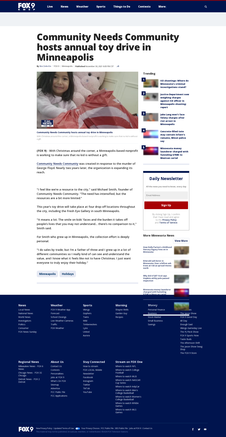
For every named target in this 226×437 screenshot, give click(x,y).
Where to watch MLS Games (125, 411)
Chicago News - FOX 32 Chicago (30, 374)
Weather (57, 305)
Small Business (155, 320)
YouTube (87, 392)
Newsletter (88, 373)
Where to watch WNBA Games (127, 404)
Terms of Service (168, 222)
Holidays (68, 274)
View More (181, 240)
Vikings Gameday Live (191, 328)
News (22, 305)
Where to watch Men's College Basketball (126, 391)
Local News (24, 309)
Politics (21, 324)
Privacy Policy (169, 219)
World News (24, 317)
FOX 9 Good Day (188, 317)
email (205, 429)
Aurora (86, 335)
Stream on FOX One (129, 362)
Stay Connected (94, 362)
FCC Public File (58, 392)
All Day (183, 320)
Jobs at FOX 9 (57, 377)
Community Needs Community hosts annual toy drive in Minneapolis (75, 132)
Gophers (87, 313)
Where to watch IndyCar (127, 386)
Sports (87, 305)
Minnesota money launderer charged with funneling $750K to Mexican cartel (157, 292)
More (162, 6)
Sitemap (55, 384)
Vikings (86, 309)
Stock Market (154, 317)
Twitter (86, 384)
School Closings (58, 317)
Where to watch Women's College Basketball (128, 398)
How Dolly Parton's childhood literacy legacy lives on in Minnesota (157, 249)
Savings (151, 324)
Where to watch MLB (126, 376)
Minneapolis (67, 66)
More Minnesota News (158, 235)
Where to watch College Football (127, 371)
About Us (57, 362)
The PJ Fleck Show (189, 331)
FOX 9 (56, 66)
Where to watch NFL (125, 366)
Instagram (88, 380)
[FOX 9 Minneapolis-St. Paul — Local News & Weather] (28, 6)
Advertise (55, 388)
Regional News (28, 362)
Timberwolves (90, 324)
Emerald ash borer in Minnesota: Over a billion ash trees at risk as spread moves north (157, 264)
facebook (192, 429)
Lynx (85, 328)
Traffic (54, 324)
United (86, 331)
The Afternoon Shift (190, 342)
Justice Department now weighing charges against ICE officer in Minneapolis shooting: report (174, 101)
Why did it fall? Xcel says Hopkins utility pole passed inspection (156, 278)
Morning (121, 305)
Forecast (55, 313)
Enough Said (186, 324)
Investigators (24, 320)
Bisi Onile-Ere (45, 66)
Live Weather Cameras (62, 320)
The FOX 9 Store (188, 353)
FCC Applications (59, 395)
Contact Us (56, 366)
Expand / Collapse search (206, 6)
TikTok (86, 388)
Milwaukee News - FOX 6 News (30, 367)
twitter (199, 429)
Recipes (119, 317)
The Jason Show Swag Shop (191, 348)
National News (25, 313)
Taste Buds (186, 339)
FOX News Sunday (27, 331)
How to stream (90, 366)
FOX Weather (57, 328)
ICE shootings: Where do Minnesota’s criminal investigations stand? (174, 84)
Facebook (88, 377)
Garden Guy (121, 313)
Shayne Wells (122, 309)
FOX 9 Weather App (60, 309)
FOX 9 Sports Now (189, 335)
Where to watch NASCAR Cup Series (127, 381)
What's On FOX (58, 380)
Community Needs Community (57, 163)
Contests (55, 369)
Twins (86, 317)
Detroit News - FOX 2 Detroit (29, 380)
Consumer (23, 328)
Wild (85, 320)
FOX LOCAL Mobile (92, 369)
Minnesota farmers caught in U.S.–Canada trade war (157, 304)
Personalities (57, 373)
